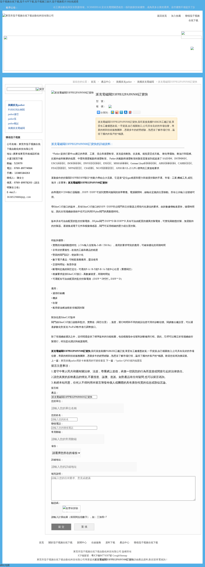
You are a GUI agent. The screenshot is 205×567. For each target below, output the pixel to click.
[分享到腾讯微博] (121, 112)
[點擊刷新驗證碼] (71, 508)
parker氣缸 (13, 123)
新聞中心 (89, 30)
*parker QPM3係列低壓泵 (129, 360)
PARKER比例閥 (16, 109)
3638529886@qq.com (19, 197)
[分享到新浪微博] (117, 112)
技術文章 (137, 30)
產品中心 (65, 30)
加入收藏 (176, 15)
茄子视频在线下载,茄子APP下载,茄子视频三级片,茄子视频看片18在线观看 (39, 1)
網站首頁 (17, 30)
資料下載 (113, 30)
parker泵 (12, 118)
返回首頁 (162, 15)
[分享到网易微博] (130, 112)
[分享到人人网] (125, 112)
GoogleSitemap (120, 555)
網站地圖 (5, 565)
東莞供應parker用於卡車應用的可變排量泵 (83, 360)
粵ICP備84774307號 (101, 555)
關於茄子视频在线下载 (60, 542)
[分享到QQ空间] (112, 112)
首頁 (93, 81)
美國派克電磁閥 (16, 128)
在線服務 (161, 30)
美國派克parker (124, 81)
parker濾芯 (13, 114)
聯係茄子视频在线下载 (146, 542)
